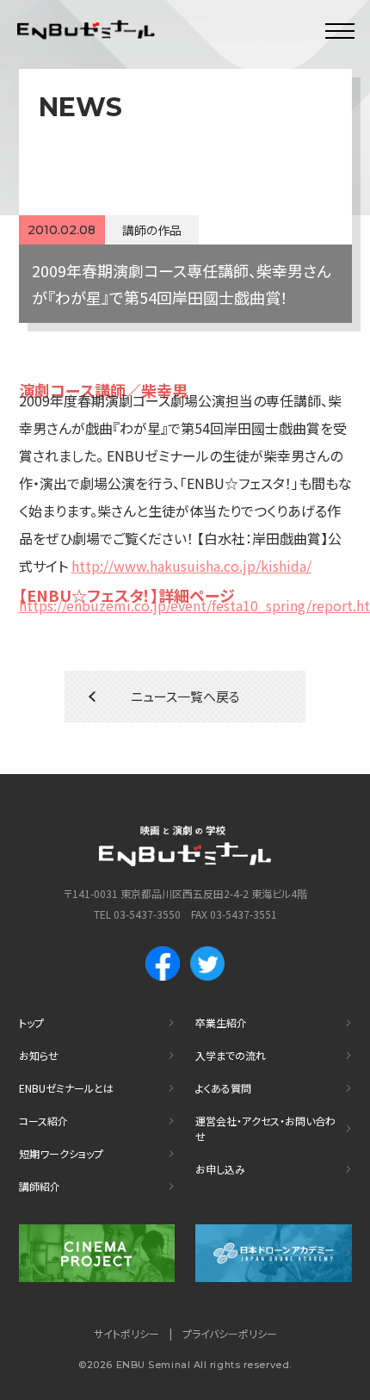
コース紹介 (43, 1120)
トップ (31, 1022)
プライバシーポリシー (229, 1333)
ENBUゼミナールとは (66, 1088)
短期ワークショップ (61, 1153)
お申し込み (220, 1169)
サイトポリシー (126, 1333)
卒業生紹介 (221, 1022)
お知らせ (39, 1055)
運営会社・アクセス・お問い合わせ (265, 1128)
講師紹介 (39, 1186)
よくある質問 (223, 1088)
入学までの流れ (230, 1055)
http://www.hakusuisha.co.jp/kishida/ (191, 565)
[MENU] (340, 30)
